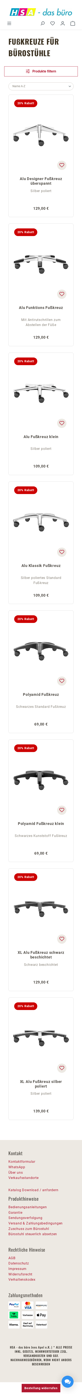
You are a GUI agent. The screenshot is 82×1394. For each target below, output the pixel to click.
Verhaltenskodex (22, 1280)
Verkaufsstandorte (23, 1178)
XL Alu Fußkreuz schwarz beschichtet (41, 954)
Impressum (17, 1269)
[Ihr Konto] (63, 23)
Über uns (15, 1173)
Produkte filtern (44, 71)
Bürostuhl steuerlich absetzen (32, 1234)
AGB (11, 1258)
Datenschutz (18, 1263)
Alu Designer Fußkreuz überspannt (41, 181)
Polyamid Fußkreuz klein (41, 823)
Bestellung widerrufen (41, 1388)
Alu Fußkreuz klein (41, 436)
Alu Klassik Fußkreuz (41, 565)
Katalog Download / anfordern (33, 1190)
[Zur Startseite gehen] (41, 12)
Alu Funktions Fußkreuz (41, 307)
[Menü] (9, 23)
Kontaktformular (21, 1162)
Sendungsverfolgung (25, 1218)
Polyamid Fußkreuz (41, 694)
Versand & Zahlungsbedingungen (35, 1223)
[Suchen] (42, 23)
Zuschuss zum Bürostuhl (28, 1229)
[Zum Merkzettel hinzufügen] (61, 165)
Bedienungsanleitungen (27, 1207)
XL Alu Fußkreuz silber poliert (41, 1083)
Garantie (15, 1213)
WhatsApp (16, 1167)
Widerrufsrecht (20, 1274)
